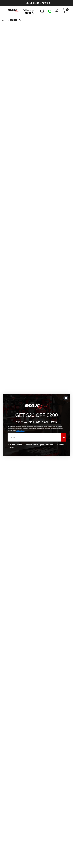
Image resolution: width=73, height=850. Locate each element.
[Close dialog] (65, 398)
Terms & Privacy (20, 431)
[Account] (56, 9)
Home (3, 20)
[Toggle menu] (3, 11)
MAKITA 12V (15, 20)
